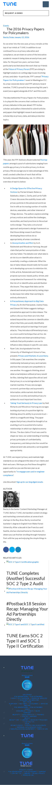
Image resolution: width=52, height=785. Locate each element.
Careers (24, 720)
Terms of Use (42, 729)
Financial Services (39, 698)
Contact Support (29, 716)
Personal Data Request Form (29, 727)
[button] (46, 4)
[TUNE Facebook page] (25, 677)
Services (44, 703)
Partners (23, 703)
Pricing (27, 705)
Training (40, 714)
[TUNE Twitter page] (27, 677)
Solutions (27, 694)
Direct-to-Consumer (20, 698)
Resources (20, 711)
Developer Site (28, 714)
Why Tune (27, 702)
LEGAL (27, 723)
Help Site (16, 714)
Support (27, 712)
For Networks (36, 696)
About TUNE (14, 720)
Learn (27, 709)
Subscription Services (29, 700)
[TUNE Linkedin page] (28, 677)
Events (6, 25)
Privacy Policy (17, 725)
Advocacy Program (38, 720)
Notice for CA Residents (35, 725)
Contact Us (29, 722)
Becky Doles (8, 37)
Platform (13, 703)
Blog (38, 711)
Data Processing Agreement (23, 729)
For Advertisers (21, 696)
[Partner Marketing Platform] (9, 4)
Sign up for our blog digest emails (30, 482)
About (27, 718)
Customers (33, 703)
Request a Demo (27, 675)
